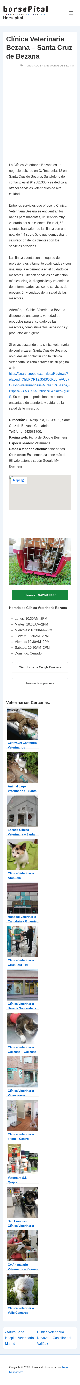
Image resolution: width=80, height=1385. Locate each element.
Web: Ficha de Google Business (40, 667)
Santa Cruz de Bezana (59, 65)
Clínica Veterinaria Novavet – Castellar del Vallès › (54, 1337)
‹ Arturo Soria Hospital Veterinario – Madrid (21, 1337)
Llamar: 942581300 (40, 595)
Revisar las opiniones (40, 683)
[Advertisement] (40, 116)
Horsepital (13, 18)
